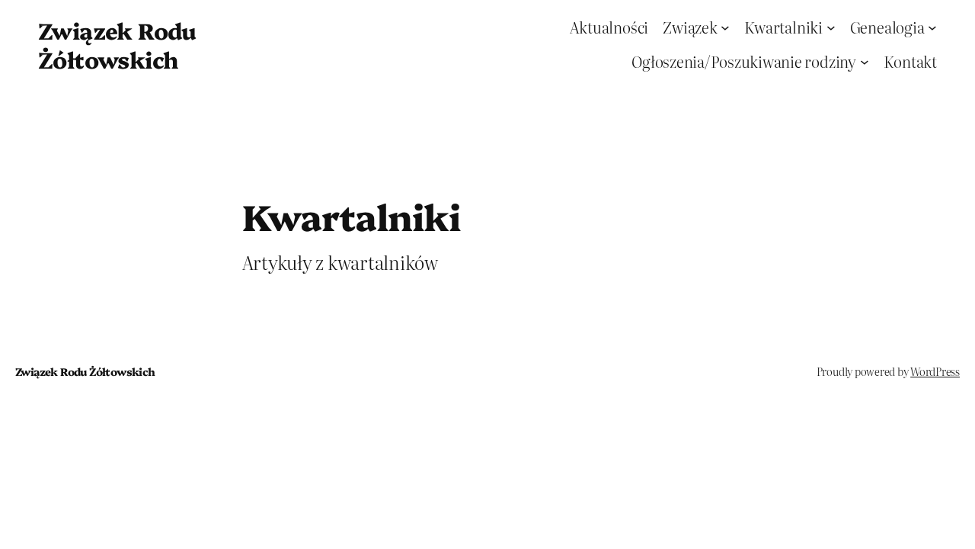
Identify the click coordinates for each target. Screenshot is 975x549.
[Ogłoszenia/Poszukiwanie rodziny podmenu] (864, 61)
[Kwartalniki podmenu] (831, 27)
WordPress (935, 371)
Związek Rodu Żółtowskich (117, 44)
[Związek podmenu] (725, 27)
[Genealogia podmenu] (932, 27)
